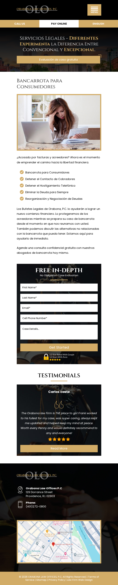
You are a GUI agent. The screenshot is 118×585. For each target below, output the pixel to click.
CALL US (19, 24)
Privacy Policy (56, 580)
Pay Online (59, 24)
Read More (59, 448)
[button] (94, 10)
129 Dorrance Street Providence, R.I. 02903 (44, 492)
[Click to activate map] (59, 561)
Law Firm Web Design (80, 580)
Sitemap (41, 580)
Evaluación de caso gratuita (58, 59)
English (98, 24)
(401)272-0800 (36, 504)
